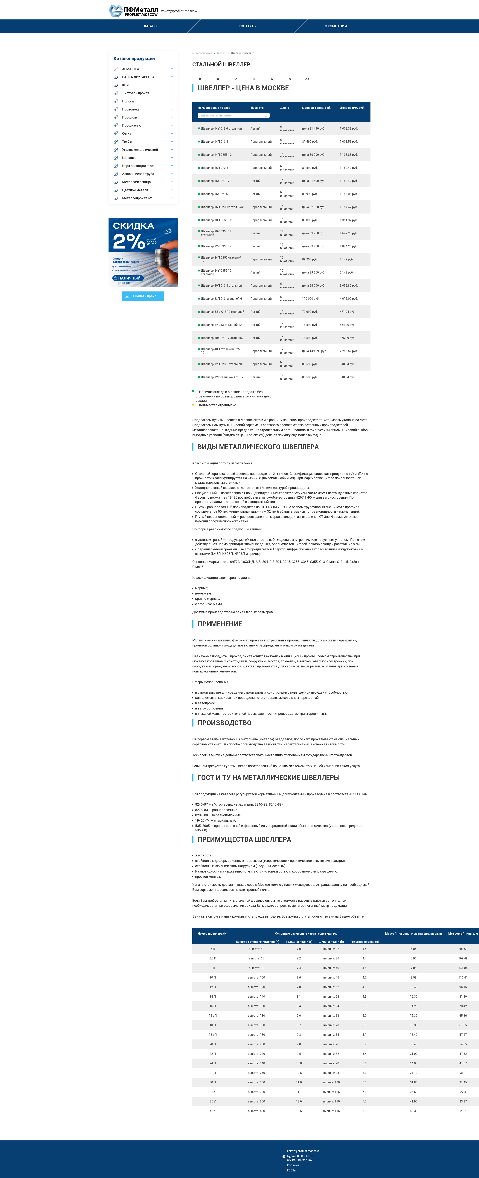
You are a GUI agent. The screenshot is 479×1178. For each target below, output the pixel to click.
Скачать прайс (144, 296)
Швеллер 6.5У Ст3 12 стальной (222, 312)
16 (271, 79)
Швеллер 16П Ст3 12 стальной (222, 207)
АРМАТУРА (130, 69)
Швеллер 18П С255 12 (216, 220)
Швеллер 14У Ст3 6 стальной (221, 128)
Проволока (131, 109)
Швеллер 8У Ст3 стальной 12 (221, 325)
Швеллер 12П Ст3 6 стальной (221, 364)
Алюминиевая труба (138, 174)
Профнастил (132, 125)
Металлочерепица (136, 182)
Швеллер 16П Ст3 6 (214, 168)
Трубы (127, 141)
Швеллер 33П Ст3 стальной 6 (221, 298)
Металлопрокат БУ (137, 198)
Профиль (129, 117)
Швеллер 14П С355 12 (216, 154)
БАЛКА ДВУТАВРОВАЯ (139, 77)
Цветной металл (135, 190)
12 (235, 79)
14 (253, 79)
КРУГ (126, 85)
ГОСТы (292, 1170)
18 (289, 79)
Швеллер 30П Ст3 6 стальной (221, 285)
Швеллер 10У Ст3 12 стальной (222, 338)
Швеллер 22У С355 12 (216, 246)
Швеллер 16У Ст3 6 (214, 194)
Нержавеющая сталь (138, 166)
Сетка (126, 133)
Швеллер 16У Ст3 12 (215, 181)
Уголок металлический (140, 150)
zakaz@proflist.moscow (179, 11)
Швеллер (129, 158)
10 (217, 79)
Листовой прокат (135, 93)
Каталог (221, 53)
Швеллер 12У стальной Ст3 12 (222, 377)
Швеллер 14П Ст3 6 (214, 141)
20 (307, 79)
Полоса (128, 101)
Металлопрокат (202, 53)
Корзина (293, 1165)
